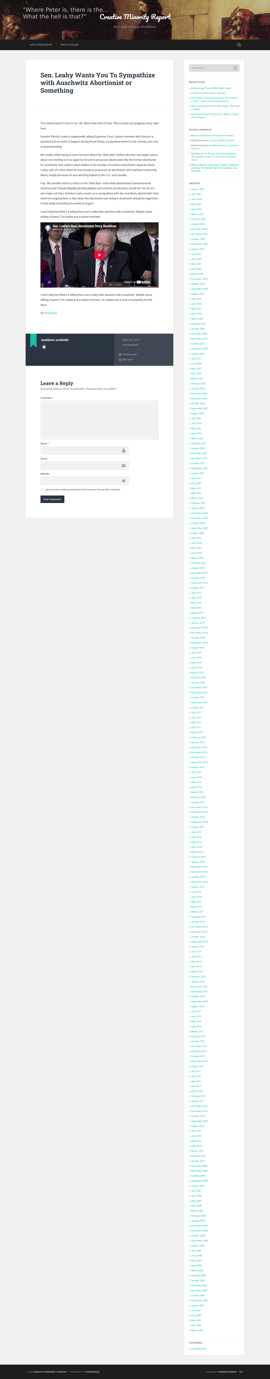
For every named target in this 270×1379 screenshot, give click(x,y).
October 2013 (198, 936)
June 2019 (196, 597)
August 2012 (197, 1006)
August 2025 (197, 249)
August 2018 (197, 647)
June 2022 (196, 423)
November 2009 (199, 1171)
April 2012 (196, 1026)
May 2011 (196, 1081)
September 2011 (199, 1061)
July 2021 (196, 478)
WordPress (92, 1372)
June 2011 (196, 1076)
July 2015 (196, 832)
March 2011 (197, 1091)
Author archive (44, 347)
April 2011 (196, 1086)
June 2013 (196, 956)
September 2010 (199, 1121)
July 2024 (196, 299)
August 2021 (197, 473)
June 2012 (196, 1016)
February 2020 (198, 563)
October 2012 (198, 996)
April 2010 (196, 1146)
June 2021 (196, 483)
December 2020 (199, 513)
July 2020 (196, 538)
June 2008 (196, 1255)
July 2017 (196, 712)
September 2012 (199, 1001)
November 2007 (199, 1290)
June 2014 (196, 897)
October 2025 (198, 239)
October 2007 (198, 1295)
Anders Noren (227, 1372)
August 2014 (197, 887)
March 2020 (197, 558)
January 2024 (198, 328)
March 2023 (197, 378)
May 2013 (196, 961)
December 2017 (199, 687)
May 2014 (196, 901)
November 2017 (199, 692)
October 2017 (198, 697)
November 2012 (199, 991)
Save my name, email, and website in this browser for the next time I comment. (83, 489)
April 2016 (196, 787)
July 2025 (196, 254)
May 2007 (196, 1320)
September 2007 (199, 1300)
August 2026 (197, 189)
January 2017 (198, 742)
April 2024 (196, 313)
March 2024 (197, 318)
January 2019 (198, 622)
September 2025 (199, 244)
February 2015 (198, 857)
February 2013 (198, 976)
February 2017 (198, 737)
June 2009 (196, 1195)
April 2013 (196, 966)
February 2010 (198, 1156)
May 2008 (196, 1260)
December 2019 (199, 573)
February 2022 (198, 443)
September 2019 (199, 582)
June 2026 (196, 199)
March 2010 (197, 1151)
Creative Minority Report (135, 16)
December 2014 (199, 867)
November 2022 (199, 398)
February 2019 (198, 617)
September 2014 (199, 882)
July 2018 (196, 652)
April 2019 (196, 607)
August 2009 (197, 1185)
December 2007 (199, 1285)
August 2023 (197, 353)
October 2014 (198, 877)
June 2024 (196, 304)
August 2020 (197, 533)
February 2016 (198, 797)
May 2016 (196, 782)
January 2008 (198, 1280)
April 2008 (196, 1265)
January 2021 (198, 508)
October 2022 (198, 403)
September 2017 (199, 702)
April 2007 (196, 1325)
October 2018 (198, 637)
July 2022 (196, 418)
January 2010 (198, 1161)
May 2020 (196, 548)
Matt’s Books (69, 44)
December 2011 (199, 1046)
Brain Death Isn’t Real (223, 140)
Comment (46, 398)
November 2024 (199, 279)
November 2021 (199, 458)
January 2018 (198, 682)
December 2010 (199, 1106)
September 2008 (199, 1240)
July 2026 (196, 194)
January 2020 (198, 568)
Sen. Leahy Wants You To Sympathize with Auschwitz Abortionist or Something (97, 82)
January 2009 (198, 1220)
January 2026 (198, 224)
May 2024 (196, 308)
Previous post (129, 354)
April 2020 (196, 553)
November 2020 (199, 518)
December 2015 (199, 807)
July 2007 (196, 1310)
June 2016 (196, 777)
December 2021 (199, 453)
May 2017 (196, 722)
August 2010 (197, 1126)
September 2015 (199, 822)
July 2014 (196, 892)
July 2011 (196, 1071)
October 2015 (198, 817)
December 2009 (199, 1166)
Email (44, 459)
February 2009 (198, 1215)
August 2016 (197, 767)
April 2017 (196, 727)
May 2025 (196, 264)
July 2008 (196, 1250)
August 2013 (197, 946)
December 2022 (199, 393)
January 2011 (198, 1101)
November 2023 (199, 338)
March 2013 (197, 971)
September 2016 (199, 762)
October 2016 (198, 757)
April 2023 (196, 373)
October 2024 (198, 284)
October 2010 (198, 1116)
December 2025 (199, 229)
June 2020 (196, 543)
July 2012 (196, 1011)
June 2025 (196, 259)
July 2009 (196, 1190)
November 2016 (199, 752)
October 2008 (198, 1235)
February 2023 (198, 383)
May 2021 (196, 488)
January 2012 (198, 1041)
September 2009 (199, 1180)
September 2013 (199, 941)
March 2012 (197, 1031)
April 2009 (196, 1205)
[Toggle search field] (239, 45)
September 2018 (199, 642)
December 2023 (199, 333)
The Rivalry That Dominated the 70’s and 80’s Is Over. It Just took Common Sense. (214, 100)
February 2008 (198, 1275)
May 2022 (196, 428)
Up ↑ (241, 1372)
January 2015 (198, 862)
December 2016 (199, 747)
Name (44, 443)
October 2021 (198, 463)
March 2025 (197, 274)
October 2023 (198, 343)
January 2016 (198, 802)
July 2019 (196, 592)
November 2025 (199, 234)
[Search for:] (214, 68)
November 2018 (199, 632)
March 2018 (197, 672)
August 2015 (197, 827)
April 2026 (196, 209)
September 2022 (199, 408)
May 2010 (196, 1141)
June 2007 (196, 1315)
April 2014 (196, 906)
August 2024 (197, 294)
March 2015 (197, 852)
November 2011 (199, 1051)
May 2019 (196, 602)
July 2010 (196, 1131)
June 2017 (196, 717)
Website (44, 474)
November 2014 (199, 872)
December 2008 (199, 1225)
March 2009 (197, 1210)
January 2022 (198, 448)
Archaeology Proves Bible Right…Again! (211, 88)
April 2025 (196, 269)
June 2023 (196, 363)
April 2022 (196, 433)
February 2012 (198, 1036)
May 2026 (196, 204)
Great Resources (41, 44)
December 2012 (199, 986)
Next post (127, 359)
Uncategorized (130, 344)
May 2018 (196, 662)
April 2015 (196, 847)
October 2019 (198, 578)
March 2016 (197, 792)
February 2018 (198, 677)
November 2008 (199, 1230)
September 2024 (199, 289)
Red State (51, 313)
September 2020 (199, 528)
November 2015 (199, 812)
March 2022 (197, 438)
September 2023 (199, 348)
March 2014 (197, 911)
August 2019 (197, 587)
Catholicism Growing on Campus (208, 93)
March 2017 (197, 732)
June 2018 (196, 657)
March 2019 (197, 612)
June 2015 (196, 837)
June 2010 (196, 1136)
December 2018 (199, 627)
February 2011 (198, 1096)
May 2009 (196, 1200)
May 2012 (196, 1021)
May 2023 (196, 368)
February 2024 (198, 323)
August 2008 (197, 1245)
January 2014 (198, 921)
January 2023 (198, 388)
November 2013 (199, 931)
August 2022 (197, 413)
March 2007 (197, 1330)
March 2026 (197, 214)
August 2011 (197, 1066)
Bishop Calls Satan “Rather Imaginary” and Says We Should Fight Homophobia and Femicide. (215, 168)
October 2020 (198, 523)
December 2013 (199, 926)
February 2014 (198, 916)
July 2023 (196, 358)
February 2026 (198, 219)
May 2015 (196, 842)
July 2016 (196, 772)
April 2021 (196, 493)
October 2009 (198, 1175)
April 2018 (196, 667)
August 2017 (197, 707)
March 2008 (197, 1270)
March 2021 (197, 498)
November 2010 (199, 1111)
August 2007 (197, 1305)
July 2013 (196, 951)
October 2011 (198, 1056)
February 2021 (198, 503)
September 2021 (199, 468)
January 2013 (198, 981)
